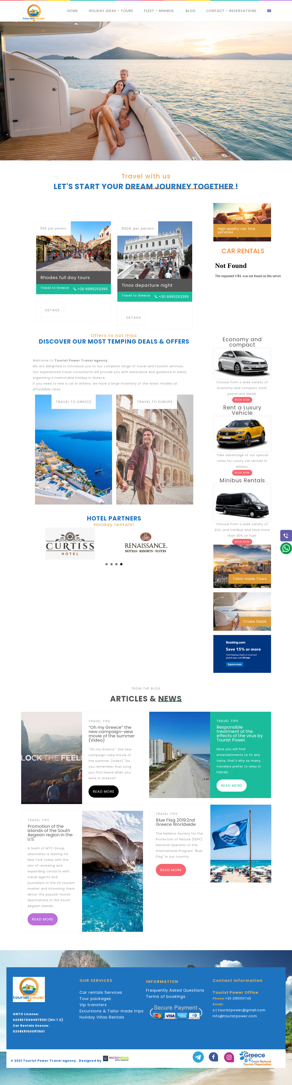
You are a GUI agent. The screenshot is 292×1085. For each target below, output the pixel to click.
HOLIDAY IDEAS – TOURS (111, 10)
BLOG (191, 10)
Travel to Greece (73, 401)
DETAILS (52, 310)
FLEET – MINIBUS (159, 10)
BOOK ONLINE (142, 125)
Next (202, 542)
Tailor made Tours (250, 578)
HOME (72, 10)
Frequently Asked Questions (175, 990)
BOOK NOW (242, 399)
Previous (25, 542)
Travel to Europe (155, 401)
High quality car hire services (236, 230)
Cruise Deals (255, 621)
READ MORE (103, 791)
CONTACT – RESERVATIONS (231, 10)
